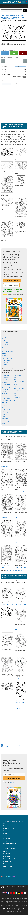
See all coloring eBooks (11, 285)
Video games (5, 362)
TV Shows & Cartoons (7, 351)
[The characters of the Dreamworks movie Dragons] (21, 229)
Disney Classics (6, 346)
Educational (5, 342)
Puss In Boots (17, 375)
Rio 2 (15, 379)
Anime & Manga (6, 357)
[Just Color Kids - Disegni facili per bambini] (16, 892)
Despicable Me (5, 393)
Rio (15, 377)
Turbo (15, 406)
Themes (4, 338)
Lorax (3, 416)
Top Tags (3, 887)
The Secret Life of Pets (19, 402)
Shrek (15, 384)
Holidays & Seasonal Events (9, 337)
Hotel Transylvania (6, 398)
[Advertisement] (14, 104)
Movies (4, 353)
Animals (4, 340)
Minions (4, 420)
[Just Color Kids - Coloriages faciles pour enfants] (8, 892)
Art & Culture (5, 344)
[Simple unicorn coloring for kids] (21, 599)
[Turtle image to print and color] (7, 647)
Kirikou (4, 407)
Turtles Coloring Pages (7, 652)
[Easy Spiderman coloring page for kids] (21, 622)
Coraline (4, 391)
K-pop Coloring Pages (7, 540)
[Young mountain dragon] (7, 156)
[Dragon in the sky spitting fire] (21, 156)
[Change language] (26, 2)
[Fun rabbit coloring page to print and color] (21, 697)
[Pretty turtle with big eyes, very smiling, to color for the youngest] (7, 690)
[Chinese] (22, 892)
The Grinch (16, 399)
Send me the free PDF (14, 778)
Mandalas (4, 335)
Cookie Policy (20, 887)
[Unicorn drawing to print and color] (21, 648)
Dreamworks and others (8, 349)
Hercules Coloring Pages (21, 567)
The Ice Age (17, 400)
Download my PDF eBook (12, 280)
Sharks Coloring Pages (7, 491)
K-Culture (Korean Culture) (8, 358)
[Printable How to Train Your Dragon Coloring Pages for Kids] (2, 745)
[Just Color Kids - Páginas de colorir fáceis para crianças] (14, 892)
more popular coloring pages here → (16, 708)
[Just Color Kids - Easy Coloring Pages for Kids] (4, 892)
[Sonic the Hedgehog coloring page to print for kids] (21, 673)
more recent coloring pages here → (15, 570)
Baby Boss (4, 382)
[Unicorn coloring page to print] (7, 599)
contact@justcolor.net (19, 908)
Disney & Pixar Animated (8, 348)
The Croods (17, 397)
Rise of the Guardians (19, 381)
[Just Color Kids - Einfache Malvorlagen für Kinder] (19, 892)
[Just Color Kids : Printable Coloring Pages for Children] (12, 2)
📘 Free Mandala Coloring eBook (8, 876)
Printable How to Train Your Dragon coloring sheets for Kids (12, 126)
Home (2, 15)
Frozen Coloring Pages (7, 679)
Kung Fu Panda (6, 409)
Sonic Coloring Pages (20, 678)
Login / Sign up (23, 2)
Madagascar (5, 418)
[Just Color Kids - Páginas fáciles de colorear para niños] (11, 892)
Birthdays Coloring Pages (21, 491)
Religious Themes (6, 364)
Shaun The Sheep (18, 383)
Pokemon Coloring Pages (7, 621)
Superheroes (5, 355)
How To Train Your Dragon (20, 66)
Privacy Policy (12, 782)
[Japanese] (25, 892)
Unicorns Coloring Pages (7, 604)
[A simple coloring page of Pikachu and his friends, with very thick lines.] (7, 615)
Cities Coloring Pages (20, 464)
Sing (15, 386)
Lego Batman (5, 411)
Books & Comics (6, 360)
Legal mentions (14, 887)
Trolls (15, 404)
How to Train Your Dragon (13, 18)
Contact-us (8, 887)
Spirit (15, 395)
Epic (3, 395)
